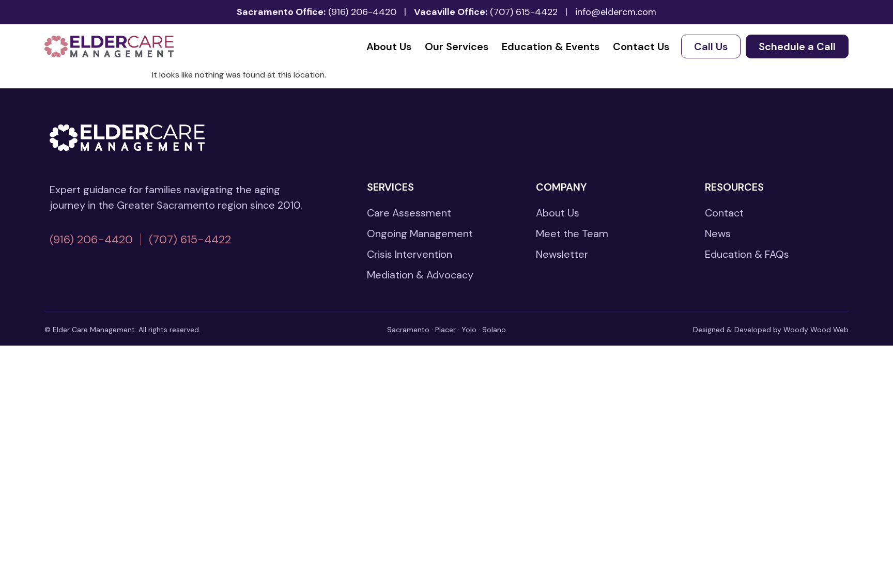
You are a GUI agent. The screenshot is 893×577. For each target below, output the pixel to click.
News (718, 233)
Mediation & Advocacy (420, 275)
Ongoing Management (420, 233)
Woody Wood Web (816, 329)
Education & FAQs (747, 254)
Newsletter (562, 254)
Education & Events (550, 46)
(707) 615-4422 (524, 12)
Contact (724, 213)
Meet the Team (572, 233)
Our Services (456, 46)
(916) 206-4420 (362, 12)
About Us (388, 46)
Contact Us (641, 46)
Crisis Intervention (409, 254)
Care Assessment (409, 213)
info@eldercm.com (615, 12)
